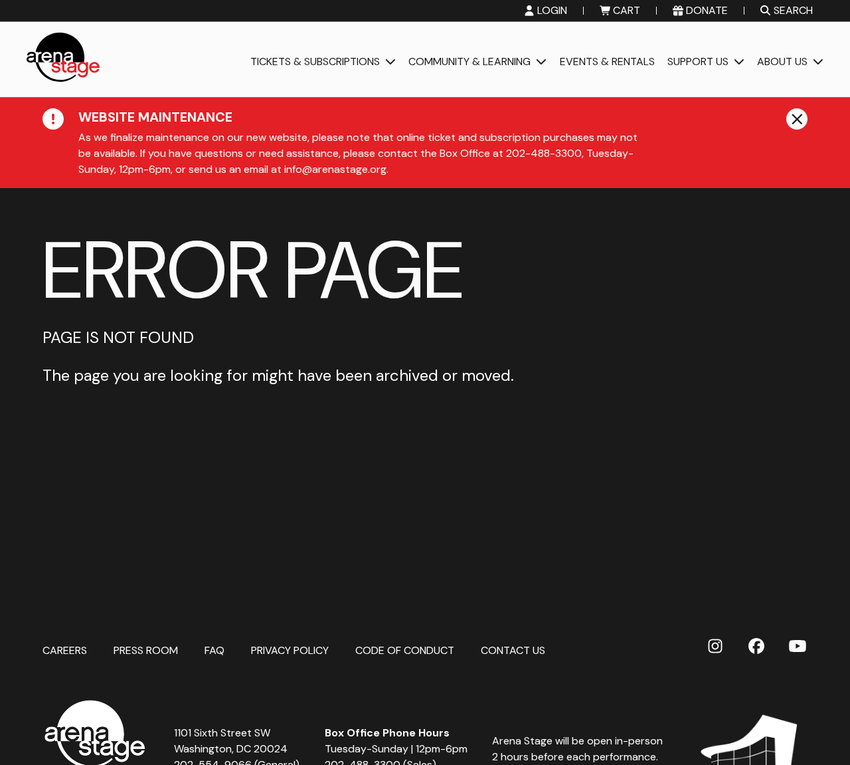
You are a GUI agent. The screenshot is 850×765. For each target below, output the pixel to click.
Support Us (697, 62)
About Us (782, 62)
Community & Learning (469, 62)
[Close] (797, 119)
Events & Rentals (607, 62)
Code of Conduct (404, 649)
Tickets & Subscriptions (315, 62)
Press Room (146, 649)
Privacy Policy (290, 649)
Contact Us (513, 649)
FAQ (214, 649)
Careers (64, 649)
